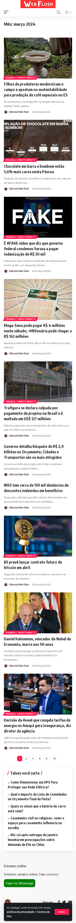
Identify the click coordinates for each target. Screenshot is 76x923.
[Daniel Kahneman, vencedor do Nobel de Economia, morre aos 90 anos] (38, 612)
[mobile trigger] (7, 12)
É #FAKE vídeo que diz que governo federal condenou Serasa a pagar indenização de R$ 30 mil (33, 248)
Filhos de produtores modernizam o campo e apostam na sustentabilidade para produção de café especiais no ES (36, 89)
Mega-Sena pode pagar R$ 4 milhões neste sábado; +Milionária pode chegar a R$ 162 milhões (38, 331)
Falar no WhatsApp (19, 883)
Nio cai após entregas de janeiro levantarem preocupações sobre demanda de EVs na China (33, 839)
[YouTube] (70, 902)
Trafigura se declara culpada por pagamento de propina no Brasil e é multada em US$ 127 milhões (33, 413)
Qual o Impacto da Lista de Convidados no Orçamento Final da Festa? (37, 796)
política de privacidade (20, 911)
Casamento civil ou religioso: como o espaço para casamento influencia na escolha (36, 823)
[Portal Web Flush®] (38, 4)
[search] (58, 12)
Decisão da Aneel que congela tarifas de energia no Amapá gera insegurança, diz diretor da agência (37, 725)
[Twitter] (64, 902)
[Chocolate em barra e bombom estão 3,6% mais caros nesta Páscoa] (38, 140)
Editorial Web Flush (19, 111)
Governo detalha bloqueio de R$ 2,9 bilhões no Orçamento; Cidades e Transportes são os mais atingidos (34, 452)
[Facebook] (59, 902)
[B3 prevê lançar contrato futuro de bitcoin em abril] (38, 536)
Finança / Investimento (20, 78)
